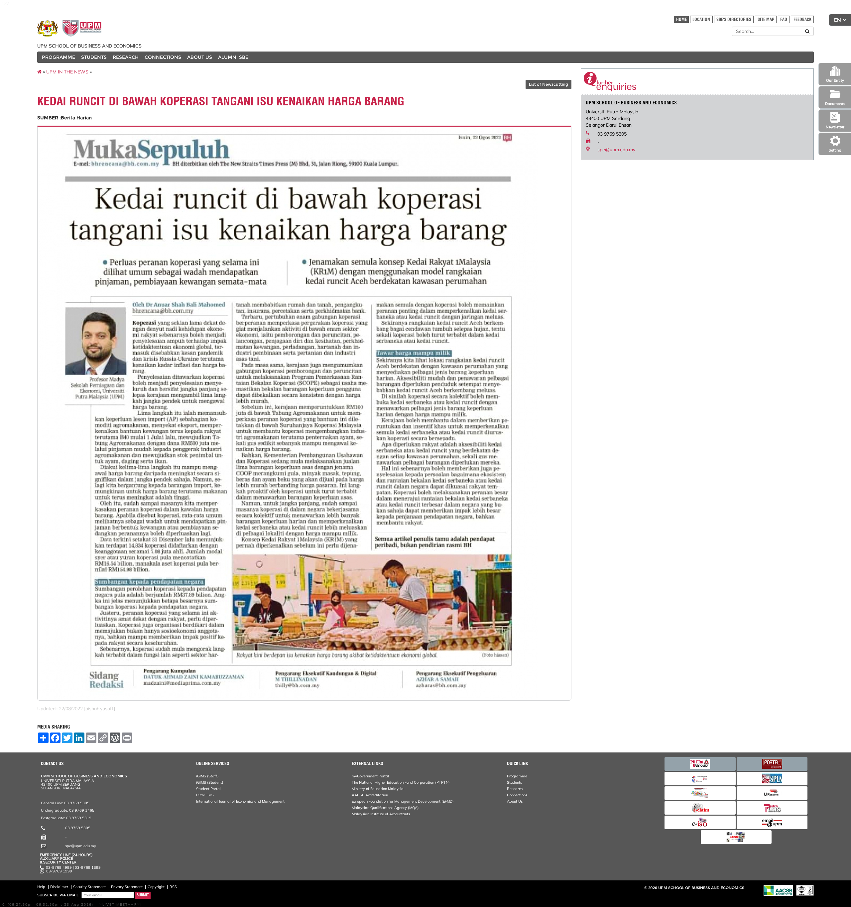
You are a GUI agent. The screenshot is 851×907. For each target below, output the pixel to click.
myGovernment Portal (370, 776)
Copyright (156, 886)
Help (41, 886)
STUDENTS (94, 57)
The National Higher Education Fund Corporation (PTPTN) (401, 782)
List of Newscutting (548, 84)
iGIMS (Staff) (207, 776)
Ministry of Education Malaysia (378, 788)
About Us (515, 801)
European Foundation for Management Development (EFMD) (403, 801)
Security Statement (89, 886)
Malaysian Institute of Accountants (381, 814)
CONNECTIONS (163, 57)
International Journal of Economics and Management (240, 801)
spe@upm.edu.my (616, 150)
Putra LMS (205, 795)
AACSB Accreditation (370, 795)
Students (514, 782)
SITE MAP (766, 19)
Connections (517, 795)
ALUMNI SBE (233, 57)
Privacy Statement (127, 886)
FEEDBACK (802, 19)
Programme (517, 776)
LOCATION (701, 19)
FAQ (783, 19)
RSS (173, 886)
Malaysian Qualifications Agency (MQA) (385, 807)
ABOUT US (199, 57)
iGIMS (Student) (209, 782)
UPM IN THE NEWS (67, 72)
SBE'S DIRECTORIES (733, 19)
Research (515, 788)
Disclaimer (59, 886)
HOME (681, 19)
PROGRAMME (58, 57)
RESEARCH (126, 57)
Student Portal (208, 788)
